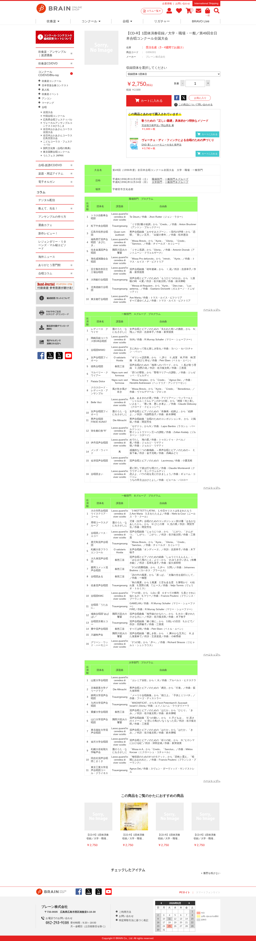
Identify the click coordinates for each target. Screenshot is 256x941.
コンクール (89, 21)
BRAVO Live (200, 21)
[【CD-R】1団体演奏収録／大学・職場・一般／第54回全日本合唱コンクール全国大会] (98, 817)
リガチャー (162, 21)
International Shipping (206, 3)
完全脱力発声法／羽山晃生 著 (158, 125)
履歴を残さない (211, 873)
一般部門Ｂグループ (176, 182)
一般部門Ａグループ (176, 179)
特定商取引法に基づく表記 (133, 920)
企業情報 (167, 3)
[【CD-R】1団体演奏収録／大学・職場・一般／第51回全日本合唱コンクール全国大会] (205, 817)
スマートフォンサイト (208, 892)
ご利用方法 (125, 911)
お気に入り (200, 98)
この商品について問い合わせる (194, 104)
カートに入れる (152, 100)
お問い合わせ (182, 3)
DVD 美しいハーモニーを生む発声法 (161, 144)
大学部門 (157, 182)
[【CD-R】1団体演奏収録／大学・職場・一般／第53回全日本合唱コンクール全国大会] (170, 817)
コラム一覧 (152, 10)
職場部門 (157, 179)
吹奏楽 (51, 21)
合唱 (126, 21)
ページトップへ (211, 309)
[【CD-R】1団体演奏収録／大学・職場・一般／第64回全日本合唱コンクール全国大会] (134, 817)
